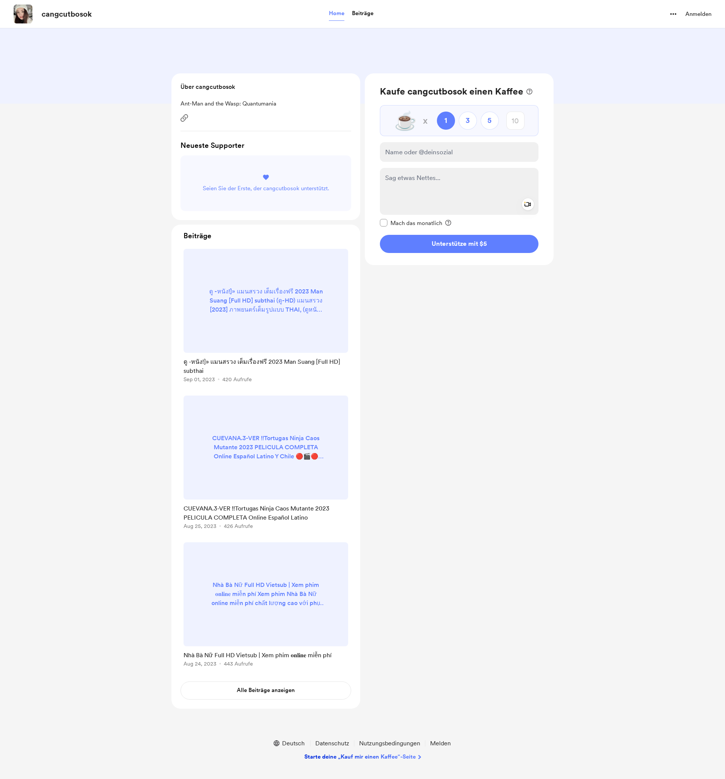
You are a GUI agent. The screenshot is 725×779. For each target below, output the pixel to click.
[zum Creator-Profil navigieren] (23, 14)
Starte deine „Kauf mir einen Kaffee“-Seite (360, 756)
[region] (459, 169)
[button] (336, 14)
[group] (265, 317)
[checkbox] (411, 223)
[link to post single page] (265, 317)
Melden (440, 743)
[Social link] (184, 118)
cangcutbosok (67, 14)
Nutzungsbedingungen (389, 743)
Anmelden (698, 14)
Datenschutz (332, 743)
